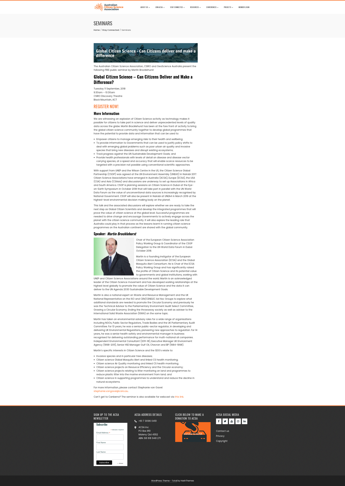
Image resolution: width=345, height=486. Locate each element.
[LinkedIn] (244, 421)
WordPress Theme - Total (164, 480)
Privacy (220, 436)
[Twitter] (225, 421)
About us (144, 7)
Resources (194, 7)
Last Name (101, 452)
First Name (101, 442)
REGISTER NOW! (106, 106)
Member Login (244, 7)
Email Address (103, 432)
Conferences (211, 7)
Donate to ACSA (193, 434)
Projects (227, 7)
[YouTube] (231, 421)
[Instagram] (238, 421)
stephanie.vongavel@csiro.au (111, 391)
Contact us (222, 431)
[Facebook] (218, 421)
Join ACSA (159, 7)
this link (179, 396)
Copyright (221, 441)
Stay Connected (176, 7)
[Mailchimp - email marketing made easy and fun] (120, 463)
